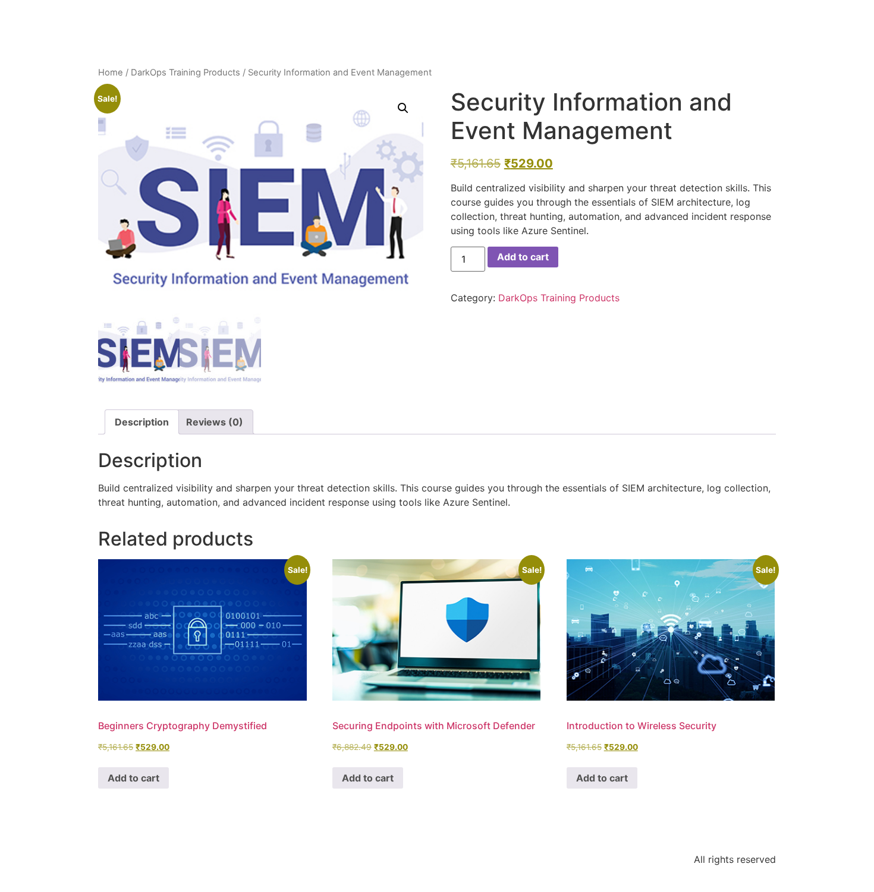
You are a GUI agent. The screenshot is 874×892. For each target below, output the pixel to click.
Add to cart (523, 257)
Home (110, 72)
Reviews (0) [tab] (214, 422)
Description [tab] (142, 422)
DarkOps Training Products (185, 72)
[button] (403, 108)
